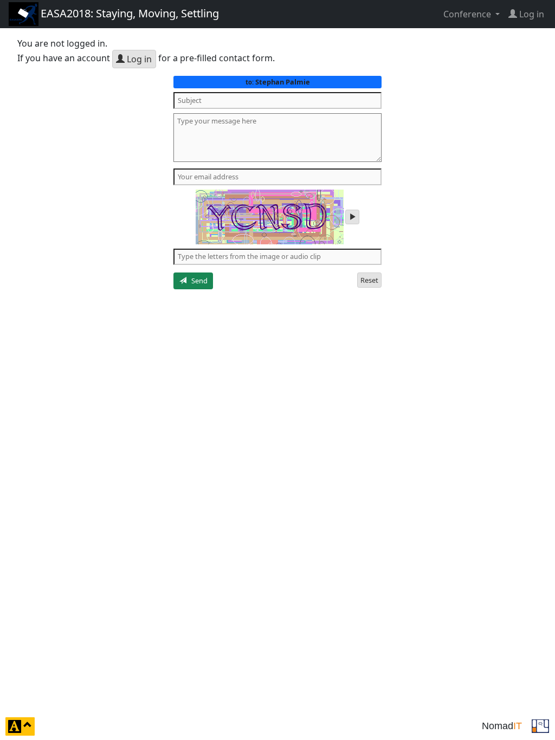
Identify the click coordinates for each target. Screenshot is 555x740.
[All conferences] (540, 725)
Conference (468, 14)
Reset (369, 280)
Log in (138, 59)
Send (197, 280)
